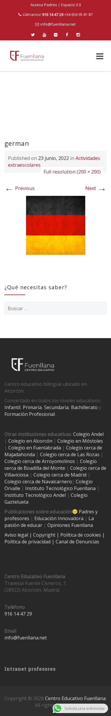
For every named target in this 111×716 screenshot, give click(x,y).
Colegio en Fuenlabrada (34, 447)
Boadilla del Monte (44, 468)
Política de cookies (81, 535)
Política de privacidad (28, 541)
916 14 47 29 (18, 614)
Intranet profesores (30, 669)
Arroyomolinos (58, 461)
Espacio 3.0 (71, 4)
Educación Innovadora (58, 518)
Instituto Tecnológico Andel (35, 495)
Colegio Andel (88, 434)
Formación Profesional (29, 414)
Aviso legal (16, 535)
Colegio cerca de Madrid (59, 475)
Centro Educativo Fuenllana (75, 698)
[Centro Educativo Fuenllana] (26, 56)
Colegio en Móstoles (80, 441)
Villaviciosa (16, 475)
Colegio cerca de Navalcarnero (38, 481)
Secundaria (56, 407)
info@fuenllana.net (58, 24)
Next (96, 188)
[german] (55, 224)
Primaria (32, 407)
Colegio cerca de (22, 461)
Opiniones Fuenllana (70, 525)
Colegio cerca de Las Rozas (69, 454)
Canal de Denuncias (76, 541)
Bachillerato (84, 407)
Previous (19, 188)
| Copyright (43, 535)
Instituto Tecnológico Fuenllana (60, 488)
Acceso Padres (43, 4)
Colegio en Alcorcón (30, 441)
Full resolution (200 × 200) (72, 171)
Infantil (12, 407)
